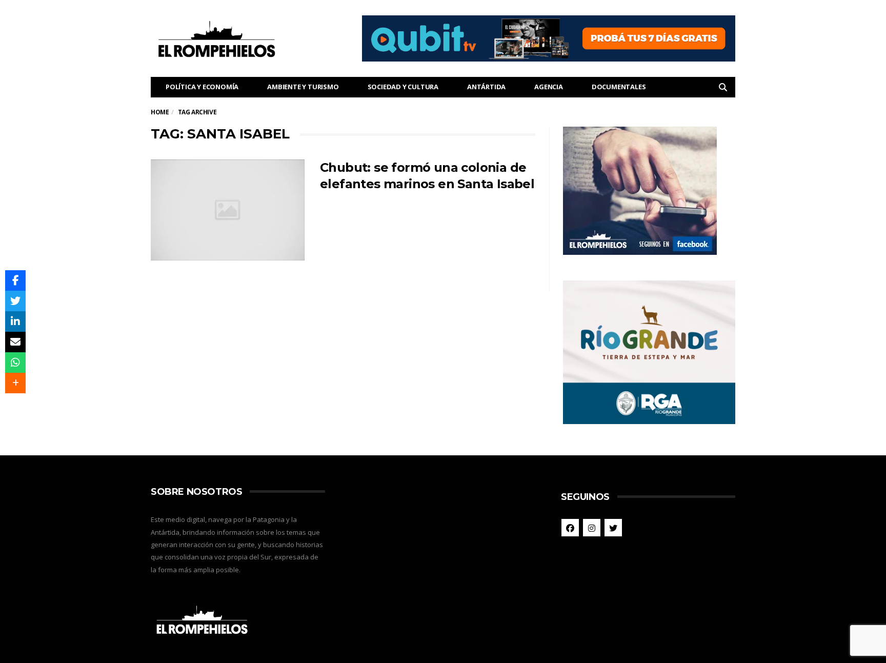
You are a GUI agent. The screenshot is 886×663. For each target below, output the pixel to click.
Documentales (619, 86)
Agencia (548, 86)
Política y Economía (202, 86)
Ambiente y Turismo (302, 86)
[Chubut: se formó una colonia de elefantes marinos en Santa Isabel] (228, 210)
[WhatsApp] (15, 362)
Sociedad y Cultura (403, 86)
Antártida (486, 86)
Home (160, 112)
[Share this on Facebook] (15, 280)
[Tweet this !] (15, 301)
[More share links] (15, 383)
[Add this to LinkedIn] (15, 321)
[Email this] (15, 342)
